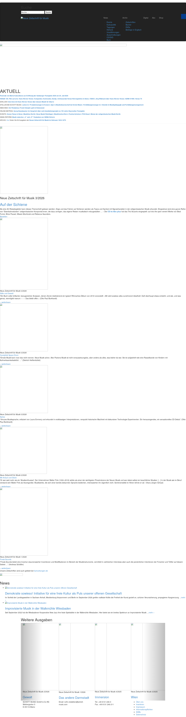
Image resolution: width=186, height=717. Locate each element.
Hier (7, 120)
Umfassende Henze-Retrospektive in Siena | (74, 99)
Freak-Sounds (5, 559)
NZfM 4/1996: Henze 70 (133, 99)
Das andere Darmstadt (74, 697)
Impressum (140, 707)
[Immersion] (119, 656)
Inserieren (140, 704)
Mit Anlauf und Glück (8, 477)
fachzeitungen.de (41, 570)
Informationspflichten (144, 709)
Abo (153, 17)
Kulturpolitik (111, 24)
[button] (32, 661)
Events (109, 22)
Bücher (128, 24)
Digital (145, 17)
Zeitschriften (131, 22)
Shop (161, 17)
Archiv (124, 17)
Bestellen (3, 216)
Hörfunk (110, 29)
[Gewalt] (47, 656)
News (106, 17)
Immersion (102, 697)
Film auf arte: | (33, 99)
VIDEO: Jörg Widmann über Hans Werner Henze (107, 99)
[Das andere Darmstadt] (83, 656)
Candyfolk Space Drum (9, 355)
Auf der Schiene (13, 204)
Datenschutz (141, 714)
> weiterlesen (5, 302)
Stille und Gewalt (6, 293)
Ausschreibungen (114, 35)
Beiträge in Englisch (133, 29)
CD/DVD (110, 37)
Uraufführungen (113, 32)
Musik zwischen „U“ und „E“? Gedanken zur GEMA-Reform (33, 117)
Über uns (139, 702)
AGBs (138, 712)
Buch (109, 40)
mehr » (151, 612)
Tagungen (111, 27)
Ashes (2, 417)
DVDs (128, 27)
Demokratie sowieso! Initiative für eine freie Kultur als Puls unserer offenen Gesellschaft (63, 593)
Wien (134, 697)
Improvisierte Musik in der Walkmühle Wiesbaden (38, 608)
